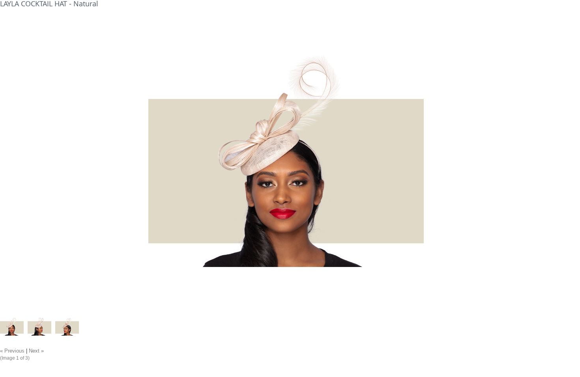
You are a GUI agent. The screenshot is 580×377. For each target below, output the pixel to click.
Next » (36, 351)
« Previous (12, 351)
